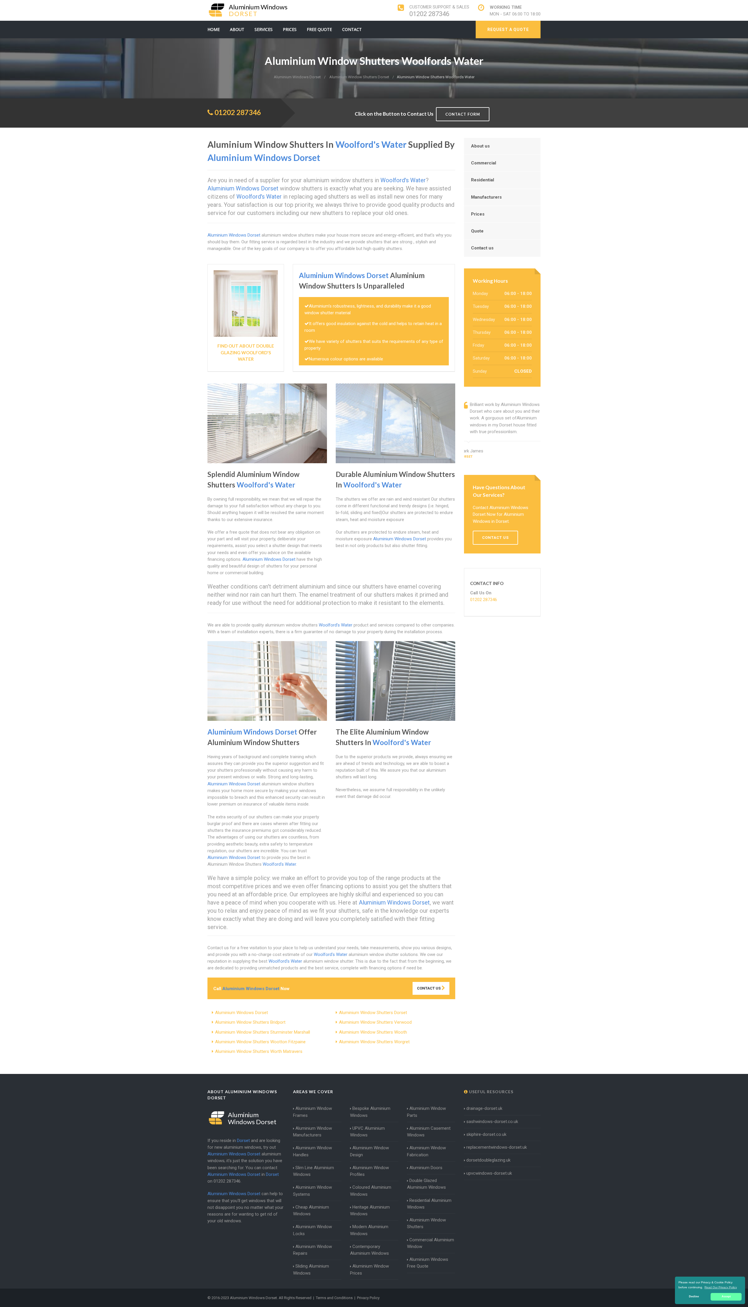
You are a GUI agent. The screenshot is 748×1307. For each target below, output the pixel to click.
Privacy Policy (368, 1298)
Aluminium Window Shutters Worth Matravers (258, 1051)
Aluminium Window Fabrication (426, 1151)
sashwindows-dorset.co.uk (492, 1121)
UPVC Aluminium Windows (367, 1132)
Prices (290, 29)
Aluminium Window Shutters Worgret (374, 1041)
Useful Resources (490, 1091)
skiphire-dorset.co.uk (486, 1134)
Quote (477, 231)
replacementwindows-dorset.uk (496, 1147)
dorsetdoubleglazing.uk (488, 1160)
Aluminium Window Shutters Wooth (373, 1032)
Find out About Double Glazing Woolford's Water (245, 352)
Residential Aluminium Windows (429, 1204)
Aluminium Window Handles (312, 1151)
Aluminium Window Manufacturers (312, 1132)
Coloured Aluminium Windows (370, 1191)
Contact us (482, 248)
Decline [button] (694, 1296)
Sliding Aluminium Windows (311, 1269)
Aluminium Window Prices (369, 1269)
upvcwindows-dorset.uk (489, 1173)
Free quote (319, 29)
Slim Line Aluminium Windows (313, 1171)
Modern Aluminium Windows (369, 1230)
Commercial (483, 163)
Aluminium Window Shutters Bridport (250, 1022)
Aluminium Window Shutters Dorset (373, 1012)
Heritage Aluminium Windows (370, 1210)
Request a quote (508, 29)
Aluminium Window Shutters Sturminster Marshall (262, 1032)
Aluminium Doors (425, 1167)
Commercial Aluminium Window (430, 1243)
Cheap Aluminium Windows (311, 1210)
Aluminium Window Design (369, 1151)
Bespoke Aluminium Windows (370, 1112)
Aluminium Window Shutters (426, 1223)
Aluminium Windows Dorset (241, 1012)
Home (213, 29)
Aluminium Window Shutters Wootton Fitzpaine (260, 1041)
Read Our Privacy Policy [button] (720, 1287)
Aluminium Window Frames (312, 1112)
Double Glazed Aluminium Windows (426, 1184)
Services (263, 29)
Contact (352, 29)
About (237, 29)
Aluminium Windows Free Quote (427, 1263)
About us (480, 146)
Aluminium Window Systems (312, 1191)
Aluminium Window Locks (312, 1230)
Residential (482, 180)
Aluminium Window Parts (426, 1112)
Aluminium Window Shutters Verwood (375, 1022)
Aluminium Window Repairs (312, 1250)
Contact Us (429, 988)
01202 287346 (429, 14)
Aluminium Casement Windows (429, 1132)
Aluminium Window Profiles (369, 1171)
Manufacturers (486, 197)
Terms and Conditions (334, 1298)
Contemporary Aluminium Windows (369, 1250)
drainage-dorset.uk (484, 1108)
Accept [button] (726, 1296)
